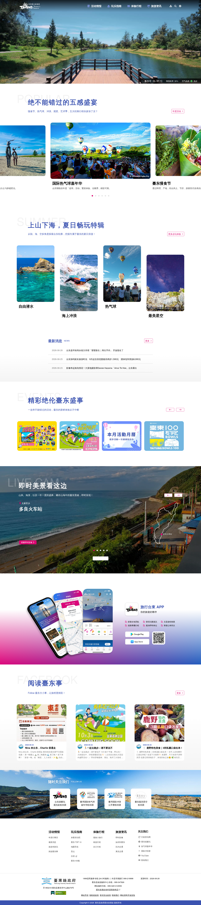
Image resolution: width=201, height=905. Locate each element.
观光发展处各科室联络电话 (107, 889)
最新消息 (52, 842)
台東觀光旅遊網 (30, 6)
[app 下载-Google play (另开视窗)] (137, 634)
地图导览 (74, 846)
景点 (73, 851)
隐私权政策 (94, 895)
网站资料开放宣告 (127, 895)
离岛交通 (119, 851)
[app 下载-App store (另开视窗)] (137, 642)
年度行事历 (53, 837)
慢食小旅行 (98, 837)
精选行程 (97, 842)
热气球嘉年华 (146, 846)
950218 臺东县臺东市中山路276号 (59, 887)
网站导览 (85, 895)
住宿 (73, 856)
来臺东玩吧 (75, 837)
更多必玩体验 (174, 233)
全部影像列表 (99, 558)
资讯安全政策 (105, 895)
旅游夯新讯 (53, 846)
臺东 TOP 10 (76, 842)
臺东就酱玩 (146, 841)
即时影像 (119, 837)
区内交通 (119, 846)
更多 (147, 340)
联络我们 (145, 860)
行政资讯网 (146, 837)
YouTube (145, 855)
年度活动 (177, 111)
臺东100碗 (75, 860)
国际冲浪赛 (146, 851)
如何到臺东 (120, 842)
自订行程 (97, 846)
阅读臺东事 (53, 851)
